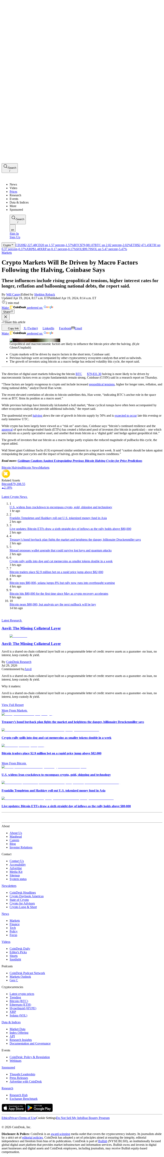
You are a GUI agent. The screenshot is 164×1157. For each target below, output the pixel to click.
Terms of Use (27, 1118)
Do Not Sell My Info (69, 1118)
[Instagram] (20, 1123)
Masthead (16, 836)
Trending (15, 997)
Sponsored (8, 1067)
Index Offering (19, 1032)
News (5, 913)
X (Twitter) (31, 328)
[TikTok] (29, 1123)
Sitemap (15, 875)
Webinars (15, 1060)
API (12, 1036)
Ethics (5, 1118)
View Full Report (13, 705)
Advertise (16, 868)
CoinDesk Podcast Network (27, 973)
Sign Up (15, 237)
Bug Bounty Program (96, 1118)
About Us (16, 833)
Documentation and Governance (30, 1043)
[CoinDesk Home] (17, 177)
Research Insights (21, 1040)
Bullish (102, 1141)
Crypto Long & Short (23, 907)
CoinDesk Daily (20, 948)
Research (7, 1088)
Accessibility (18, 864)
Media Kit (16, 871)
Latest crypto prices (22, 994)
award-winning (60, 1134)
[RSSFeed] (16, 1123)
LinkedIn (48, 328)
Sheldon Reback (44, 294)
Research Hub (19, 1095)
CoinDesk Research (18, 662)
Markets (7, 252)
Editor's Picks (18, 952)
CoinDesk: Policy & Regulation (30, 1057)
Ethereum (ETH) (20, 1004)
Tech (13, 927)
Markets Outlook (20, 976)
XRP (13, 1012)
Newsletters (9, 885)
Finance (15, 924)
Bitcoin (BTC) (19, 1001)
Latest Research (12, 620)
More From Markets (14, 710)
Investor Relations (21, 847)
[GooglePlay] (39, 1110)
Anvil (28, 669)
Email (78, 328)
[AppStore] (14, 1110)
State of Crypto (19, 899)
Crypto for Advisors (22, 903)
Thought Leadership (22, 1074)
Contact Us (17, 861)
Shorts (14, 955)
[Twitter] (3, 1123)
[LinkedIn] (12, 1123)
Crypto (7, 245)
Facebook (65, 328)
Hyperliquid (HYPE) (23, 1008)
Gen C (14, 980)
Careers (14, 840)
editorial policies (32, 1137)
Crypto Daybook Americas (27, 896)
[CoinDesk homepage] (17, 819)
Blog (13, 843)
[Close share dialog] (6, 317)
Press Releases (19, 1078)
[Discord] (34, 1123)
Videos (6, 941)
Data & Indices (11, 1022)
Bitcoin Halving (12, 467)
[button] (86, 206)
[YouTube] (24, 1123)
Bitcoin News (30, 467)
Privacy (14, 1118)
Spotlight (15, 959)
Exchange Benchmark (24, 1098)
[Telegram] (39, 1123)
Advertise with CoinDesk (26, 1081)
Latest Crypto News (15, 496)
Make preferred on (22, 307)
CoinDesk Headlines (23, 892)
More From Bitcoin (14, 763)
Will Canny (13, 294)
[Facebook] (7, 1123)
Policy (14, 931)
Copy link (13, 328)
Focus (13, 935)
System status (18, 879)
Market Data (17, 1029)
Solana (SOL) (18, 1015)
